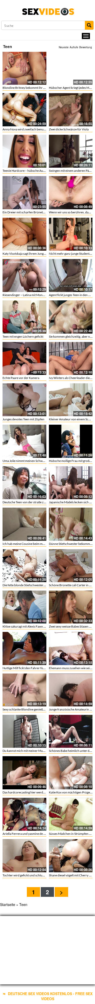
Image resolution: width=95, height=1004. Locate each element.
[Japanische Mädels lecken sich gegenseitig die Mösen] (71, 482)
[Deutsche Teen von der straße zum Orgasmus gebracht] (24, 482)
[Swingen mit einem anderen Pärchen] (71, 151)
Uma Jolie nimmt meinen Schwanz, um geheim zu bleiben (40, 461)
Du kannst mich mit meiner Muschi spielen (30, 751)
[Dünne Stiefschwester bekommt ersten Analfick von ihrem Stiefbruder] (71, 524)
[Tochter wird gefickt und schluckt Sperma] (24, 855)
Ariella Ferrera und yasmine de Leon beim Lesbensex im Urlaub (44, 834)
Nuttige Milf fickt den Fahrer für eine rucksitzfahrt (35, 668)
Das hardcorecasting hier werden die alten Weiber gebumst (41, 792)
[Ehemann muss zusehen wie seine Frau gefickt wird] (71, 648)
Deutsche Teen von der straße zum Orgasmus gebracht (38, 502)
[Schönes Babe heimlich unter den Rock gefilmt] (71, 731)
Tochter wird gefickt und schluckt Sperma (30, 875)
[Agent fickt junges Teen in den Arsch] (71, 275)
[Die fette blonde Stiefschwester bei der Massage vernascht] (24, 565)
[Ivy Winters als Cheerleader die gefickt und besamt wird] (71, 358)
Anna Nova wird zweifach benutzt (25, 129)
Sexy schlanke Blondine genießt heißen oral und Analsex (39, 709)
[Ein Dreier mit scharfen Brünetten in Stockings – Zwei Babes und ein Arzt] (24, 192)
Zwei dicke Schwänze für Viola (69, 129)
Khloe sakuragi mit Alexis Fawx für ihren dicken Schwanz (40, 626)
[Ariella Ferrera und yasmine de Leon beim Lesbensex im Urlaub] (24, 814)
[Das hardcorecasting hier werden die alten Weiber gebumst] (24, 772)
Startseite (7, 904)
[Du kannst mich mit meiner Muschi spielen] (24, 731)
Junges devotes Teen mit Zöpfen (23, 419)
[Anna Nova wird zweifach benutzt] (24, 109)
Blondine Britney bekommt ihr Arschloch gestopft (35, 88)
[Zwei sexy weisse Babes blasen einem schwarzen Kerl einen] (71, 607)
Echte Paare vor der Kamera (21, 378)
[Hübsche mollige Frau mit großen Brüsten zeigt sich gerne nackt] (71, 441)
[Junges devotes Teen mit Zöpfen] (24, 399)
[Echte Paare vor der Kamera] (24, 358)
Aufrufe (74, 47)
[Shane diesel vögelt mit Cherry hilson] (71, 855)
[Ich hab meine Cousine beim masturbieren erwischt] (24, 524)
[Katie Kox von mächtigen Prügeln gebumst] (71, 772)
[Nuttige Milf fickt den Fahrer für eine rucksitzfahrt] (24, 648)
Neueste (64, 47)
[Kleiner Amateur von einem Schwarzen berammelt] (71, 399)
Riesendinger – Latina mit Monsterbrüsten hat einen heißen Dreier (46, 295)
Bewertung (85, 47)
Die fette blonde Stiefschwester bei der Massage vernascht (41, 585)
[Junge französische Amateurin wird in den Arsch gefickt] (71, 690)
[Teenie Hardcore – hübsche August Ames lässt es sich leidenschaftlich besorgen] (24, 151)
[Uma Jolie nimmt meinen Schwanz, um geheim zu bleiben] (24, 441)
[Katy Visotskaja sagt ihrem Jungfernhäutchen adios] (24, 234)
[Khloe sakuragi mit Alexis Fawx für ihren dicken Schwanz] (24, 607)
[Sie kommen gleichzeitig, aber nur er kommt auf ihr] (71, 316)
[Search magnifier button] (89, 25)
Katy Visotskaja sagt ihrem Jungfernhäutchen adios (36, 253)
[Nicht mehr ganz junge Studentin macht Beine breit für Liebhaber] (71, 234)
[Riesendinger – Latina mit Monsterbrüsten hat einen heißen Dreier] (24, 275)
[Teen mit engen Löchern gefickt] (24, 316)
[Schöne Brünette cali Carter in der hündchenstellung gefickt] (71, 565)
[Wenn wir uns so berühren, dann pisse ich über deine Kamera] (71, 192)
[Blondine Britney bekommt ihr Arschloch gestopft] (24, 68)
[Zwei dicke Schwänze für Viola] (71, 109)
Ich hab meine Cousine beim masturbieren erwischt (36, 544)
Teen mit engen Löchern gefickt (23, 336)
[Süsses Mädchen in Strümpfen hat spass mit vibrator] (71, 814)
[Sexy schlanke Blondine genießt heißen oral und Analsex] (24, 690)
